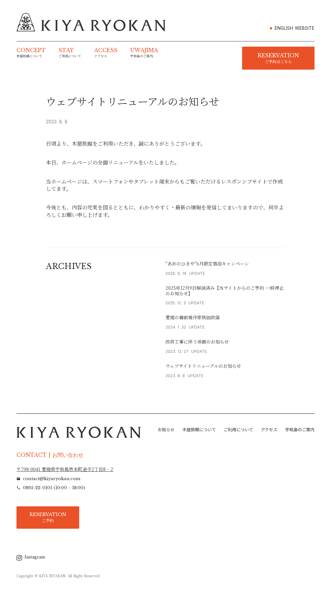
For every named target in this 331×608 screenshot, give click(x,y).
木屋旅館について (199, 430)
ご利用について (238, 430)
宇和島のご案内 (300, 430)
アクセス (269, 430)
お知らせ (166, 430)
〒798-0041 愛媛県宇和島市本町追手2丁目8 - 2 (64, 469)
